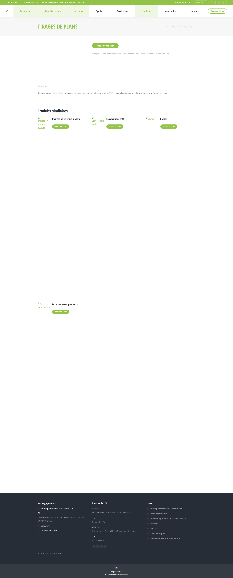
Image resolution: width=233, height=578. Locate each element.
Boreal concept (121, 574)
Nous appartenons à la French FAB (166, 508)
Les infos (154, 523)
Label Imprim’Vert (158, 513)
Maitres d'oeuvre (162, 53)
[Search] (206, 2)
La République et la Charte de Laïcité (168, 518)
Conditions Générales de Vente (165, 538)
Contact (154, 528)
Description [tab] (43, 86)
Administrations (109, 53)
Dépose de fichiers (182, 2)
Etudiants (150, 53)
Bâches (163, 119)
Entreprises (140, 53)
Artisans (130, 53)
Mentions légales (158, 533)
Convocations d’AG (115, 119)
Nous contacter (105, 45)
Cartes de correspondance (65, 304)
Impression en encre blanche (66, 119)
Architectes (121, 53)
